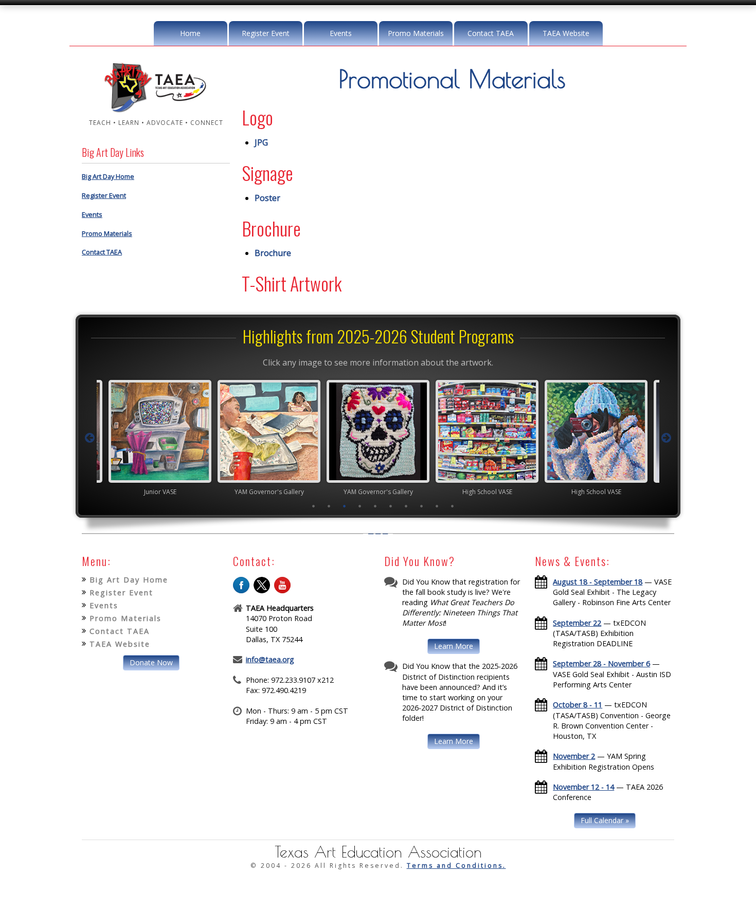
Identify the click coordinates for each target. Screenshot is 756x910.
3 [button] (344, 506)
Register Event (266, 33)
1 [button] (314, 506)
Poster (267, 198)
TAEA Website (566, 33)
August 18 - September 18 (597, 582)
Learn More (453, 646)
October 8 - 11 (577, 704)
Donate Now (151, 662)
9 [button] (437, 506)
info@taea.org (270, 659)
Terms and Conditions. (456, 865)
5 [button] (375, 506)
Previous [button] (89, 438)
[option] (131, 437)
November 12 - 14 (583, 787)
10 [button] (452, 506)
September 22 (577, 623)
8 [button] (422, 506)
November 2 (574, 756)
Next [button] (666, 438)
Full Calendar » (605, 820)
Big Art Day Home (108, 176)
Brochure (273, 253)
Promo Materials (416, 33)
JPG (261, 142)
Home (190, 33)
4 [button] (360, 506)
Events (341, 33)
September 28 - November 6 (601, 663)
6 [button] (391, 506)
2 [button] (329, 506)
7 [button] (406, 506)
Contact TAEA (490, 33)
